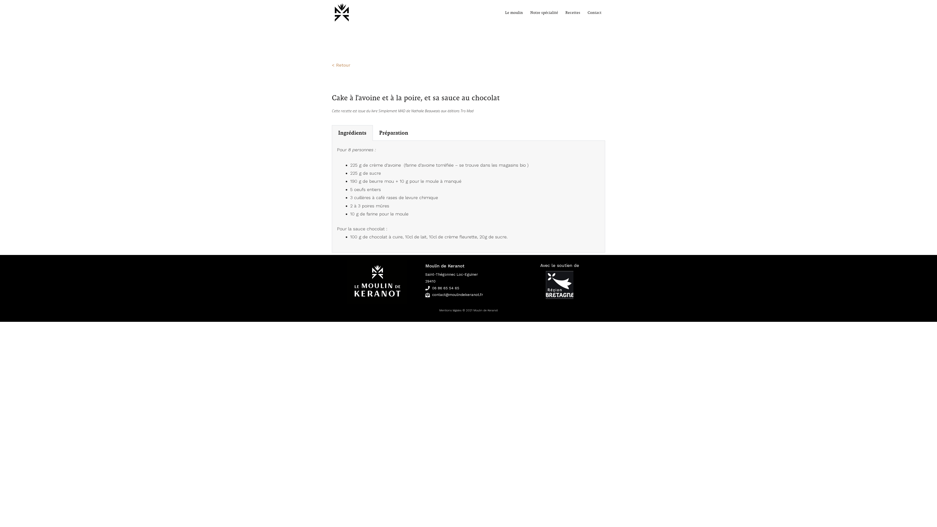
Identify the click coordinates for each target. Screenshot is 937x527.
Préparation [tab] (393, 133)
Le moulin (514, 12)
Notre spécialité (544, 12)
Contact (594, 12)
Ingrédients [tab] (352, 133)
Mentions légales (450, 310)
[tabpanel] (468, 197)
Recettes (572, 12)
